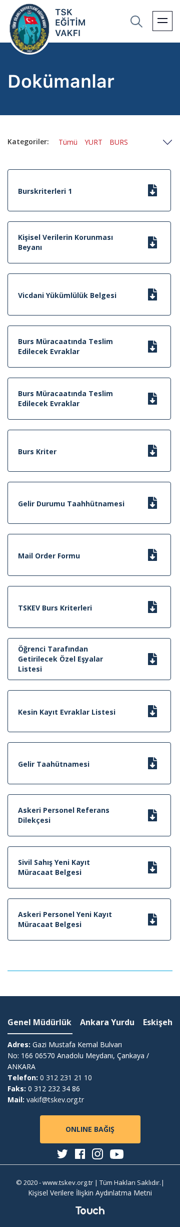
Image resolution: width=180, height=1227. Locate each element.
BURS (119, 142)
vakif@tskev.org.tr (55, 1099)
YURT (93, 142)
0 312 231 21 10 (66, 1077)
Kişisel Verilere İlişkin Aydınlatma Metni (90, 1192)
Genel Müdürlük (40, 1022)
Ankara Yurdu (107, 1022)
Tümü (68, 142)
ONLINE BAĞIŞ (90, 1129)
